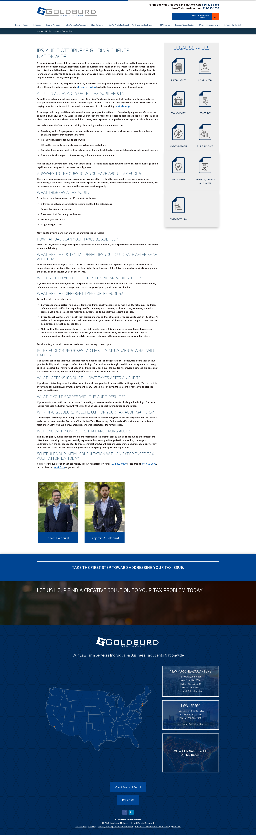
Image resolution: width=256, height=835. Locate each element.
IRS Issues (37, 25)
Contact (226, 25)
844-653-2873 (148, 463)
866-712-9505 (210, 4)
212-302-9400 (119, 463)
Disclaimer (80, 826)
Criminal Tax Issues (53, 25)
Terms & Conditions (123, 826)
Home (17, 25)
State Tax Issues (97, 25)
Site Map (92, 826)
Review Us (128, 800)
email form (59, 467)
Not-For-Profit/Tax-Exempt (119, 25)
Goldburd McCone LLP (121, 822)
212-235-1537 (211, 8)
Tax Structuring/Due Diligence (143, 25)
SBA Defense (165, 25)
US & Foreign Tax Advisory (76, 25)
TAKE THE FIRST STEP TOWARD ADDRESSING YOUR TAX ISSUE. (128, 567)
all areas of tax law (86, 87)
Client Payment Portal (128, 787)
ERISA (201, 25)
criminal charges (123, 106)
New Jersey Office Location (190, 724)
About (25, 25)
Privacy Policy (105, 826)
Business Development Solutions (152, 826)
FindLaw (176, 826)
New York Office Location (190, 691)
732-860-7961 (194, 718)
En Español (236, 25)
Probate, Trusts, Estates (184, 25)
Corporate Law (212, 25)
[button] (196, 17)
